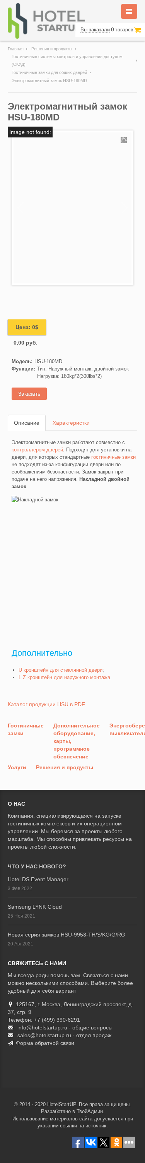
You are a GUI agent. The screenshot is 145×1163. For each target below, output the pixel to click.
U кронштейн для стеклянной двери (60, 670)
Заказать (29, 394)
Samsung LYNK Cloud (35, 907)
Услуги (17, 767)
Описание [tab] (26, 423)
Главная (16, 48)
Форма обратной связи (45, 1043)
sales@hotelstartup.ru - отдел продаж (64, 1035)
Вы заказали (95, 30)
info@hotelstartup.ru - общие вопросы (65, 1027)
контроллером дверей (37, 450)
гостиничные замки (113, 457)
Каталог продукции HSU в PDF (46, 704)
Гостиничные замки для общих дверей (49, 72)
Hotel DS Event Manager (38, 879)
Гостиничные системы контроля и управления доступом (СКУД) (67, 60)
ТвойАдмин (90, 1111)
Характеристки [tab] (71, 423)
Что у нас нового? (37, 866)
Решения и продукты (51, 48)
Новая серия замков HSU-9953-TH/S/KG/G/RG (66, 934)
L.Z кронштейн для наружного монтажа (64, 677)
